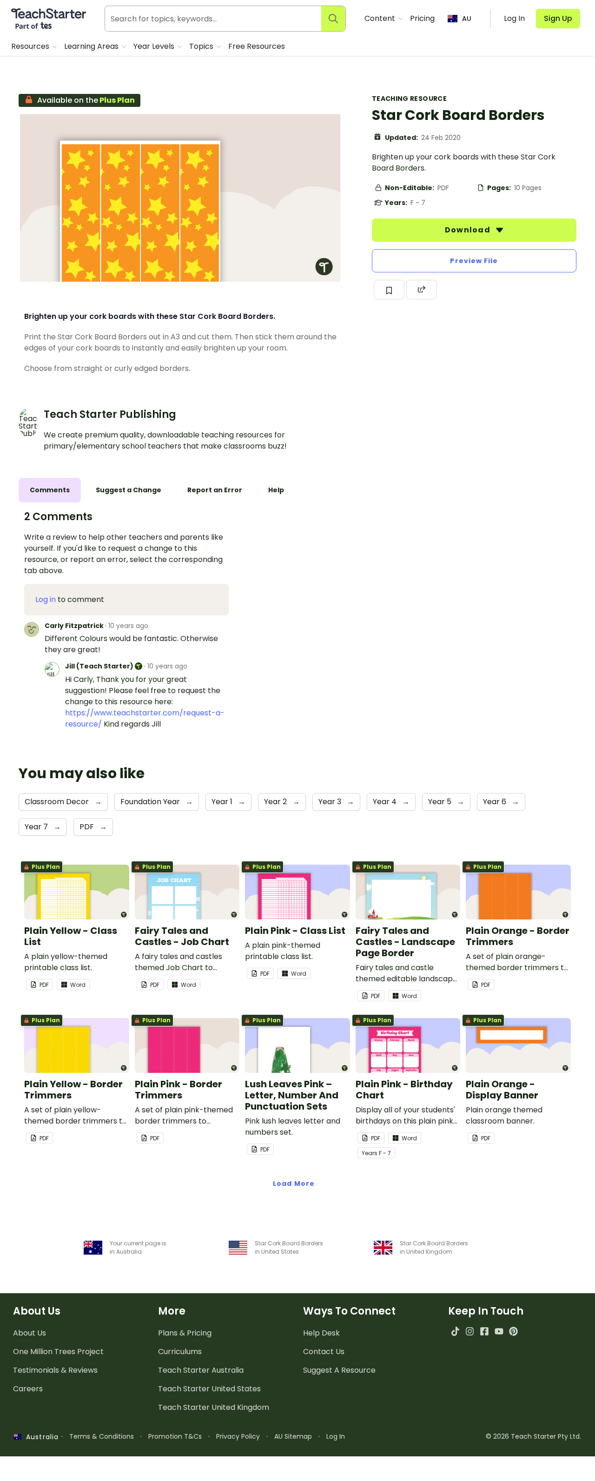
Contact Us (323, 1351)
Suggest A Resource (339, 1370)
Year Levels (154, 46)
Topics (202, 46)
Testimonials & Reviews (55, 1370)
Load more (294, 1183)
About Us (29, 1333)
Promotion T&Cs (175, 1436)
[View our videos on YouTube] (499, 1331)
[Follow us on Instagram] (470, 1331)
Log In (335, 1436)
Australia (40, 1436)
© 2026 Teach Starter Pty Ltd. (533, 1436)
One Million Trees (58, 1351)
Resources (31, 46)
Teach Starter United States (209, 1388)
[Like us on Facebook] (484, 1331)
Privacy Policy (238, 1436)
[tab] (50, 490)
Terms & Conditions (101, 1436)
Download (468, 230)
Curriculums (180, 1351)
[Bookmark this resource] (389, 289)
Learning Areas (92, 46)
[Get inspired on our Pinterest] (513, 1331)
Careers (28, 1388)
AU (466, 18)
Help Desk (321, 1333)
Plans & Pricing (185, 1333)
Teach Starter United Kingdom (213, 1407)
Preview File (474, 260)
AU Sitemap (293, 1436)
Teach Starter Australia (201, 1370)
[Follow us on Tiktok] (455, 1331)
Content (380, 18)
